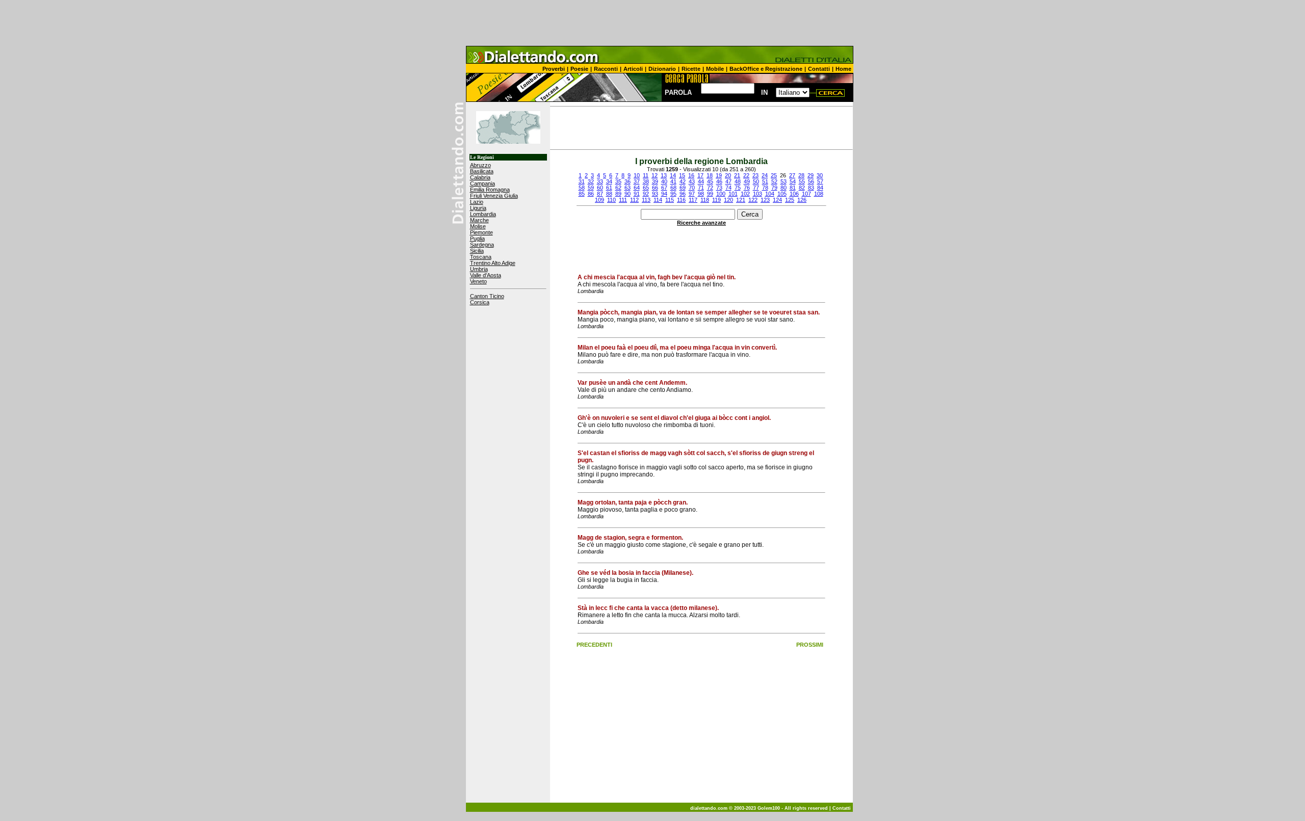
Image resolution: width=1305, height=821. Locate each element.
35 (618, 181)
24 (765, 175)
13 (664, 175)
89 (618, 194)
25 (774, 175)
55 (802, 181)
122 (753, 200)
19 (719, 175)
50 (756, 181)
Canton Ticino (487, 296)
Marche (479, 220)
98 (701, 194)
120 (728, 200)
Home (843, 69)
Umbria (479, 269)
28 (801, 175)
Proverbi (553, 69)
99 (710, 194)
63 (627, 187)
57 (820, 181)
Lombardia (483, 214)
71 (701, 187)
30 (820, 175)
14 (673, 175)
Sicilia (477, 251)
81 (793, 187)
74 (728, 187)
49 (747, 181)
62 (618, 187)
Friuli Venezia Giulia (494, 196)
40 (664, 181)
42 (683, 181)
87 (600, 194)
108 (818, 194)
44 (701, 181)
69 (683, 187)
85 (582, 194)
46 (719, 181)
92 (646, 194)
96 (683, 194)
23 (755, 175)
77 (756, 187)
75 (738, 187)
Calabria (480, 177)
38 (646, 181)
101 (733, 194)
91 (637, 194)
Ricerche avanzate (701, 223)
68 (673, 187)
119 (716, 200)
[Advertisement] (652, 23)
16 (691, 175)
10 (637, 175)
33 (600, 181)
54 (793, 181)
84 (820, 187)
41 (673, 181)
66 (655, 187)
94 (664, 194)
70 (692, 187)
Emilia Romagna (490, 190)
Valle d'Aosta (485, 275)
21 (737, 175)
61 (609, 187)
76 (747, 187)
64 (637, 187)
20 (728, 175)
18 (710, 175)
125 (789, 200)
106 (794, 194)
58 (582, 187)
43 (692, 181)
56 (811, 181)
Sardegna (482, 245)
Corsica (479, 302)
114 (658, 200)
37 (637, 181)
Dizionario (662, 69)
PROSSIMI (809, 645)
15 (682, 175)
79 (774, 187)
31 (582, 181)
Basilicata (481, 171)
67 (664, 187)
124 (777, 200)
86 (591, 194)
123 (765, 200)
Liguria (478, 208)
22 (746, 175)
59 (591, 187)
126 (801, 200)
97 (692, 194)
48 (738, 181)
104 (769, 194)
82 (802, 187)
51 (765, 181)
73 (719, 187)
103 (757, 194)
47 (728, 181)
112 (634, 200)
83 (811, 187)
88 (609, 194)
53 (783, 181)
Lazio (476, 202)
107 (806, 194)
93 (655, 194)
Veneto (478, 281)
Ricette (691, 69)
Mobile (715, 69)
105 (782, 194)
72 (710, 187)
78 (765, 187)
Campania (482, 183)
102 (745, 194)
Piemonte (481, 232)
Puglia (477, 238)
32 (591, 181)
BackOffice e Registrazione (765, 69)
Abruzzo (480, 165)
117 (693, 200)
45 (710, 181)
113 (646, 200)
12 (654, 175)
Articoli (633, 69)
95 (673, 194)
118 (704, 200)
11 (645, 175)
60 (600, 187)
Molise (478, 226)
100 (720, 194)
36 (627, 181)
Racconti (606, 69)
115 (669, 200)
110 (611, 200)
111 (623, 200)
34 (609, 181)
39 (655, 181)
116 (681, 200)
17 (700, 175)
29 (810, 175)
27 (792, 175)
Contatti (819, 69)
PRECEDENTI (594, 645)
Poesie (579, 69)
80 (783, 187)
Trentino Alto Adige (492, 263)
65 (646, 187)
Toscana (480, 257)
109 (599, 200)
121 (740, 200)
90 (627, 194)
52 (774, 181)
